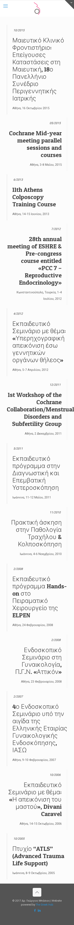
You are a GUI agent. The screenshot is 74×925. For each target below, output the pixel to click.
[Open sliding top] (69, 4)
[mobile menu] (5, 6)
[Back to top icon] (37, 892)
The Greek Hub (44, 904)
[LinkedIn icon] (39, 910)
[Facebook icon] (34, 910)
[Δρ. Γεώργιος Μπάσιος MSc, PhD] (37, 8)
